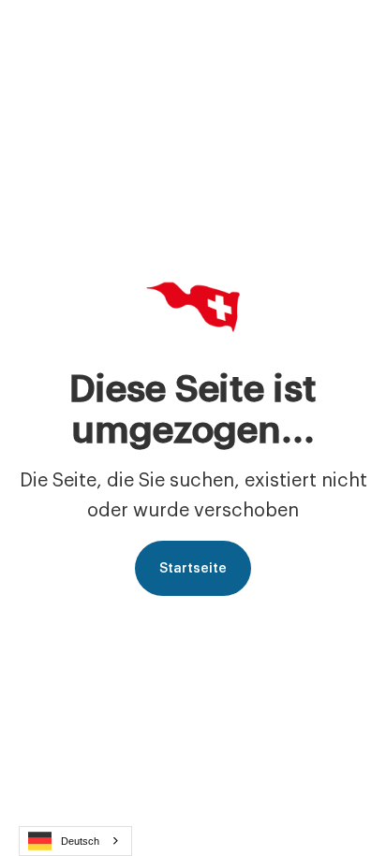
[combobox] (75, 841)
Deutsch (80, 841)
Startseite (193, 568)
